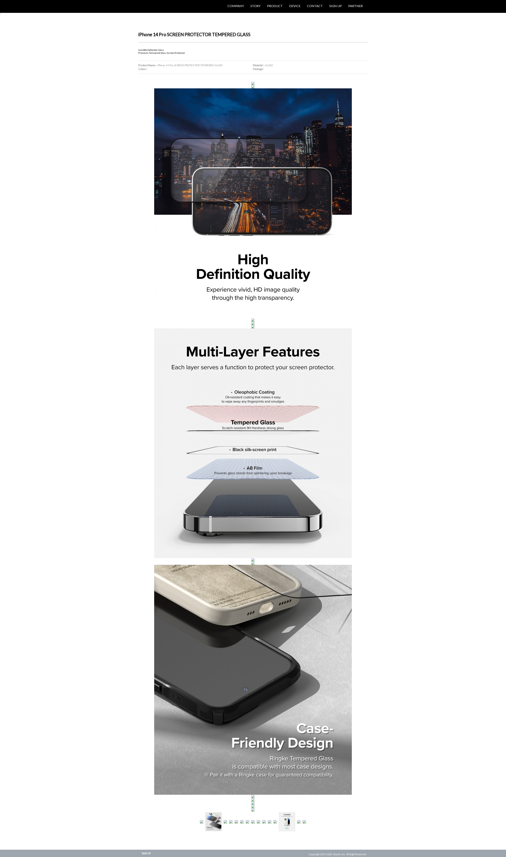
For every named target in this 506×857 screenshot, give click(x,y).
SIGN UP (146, 853)
